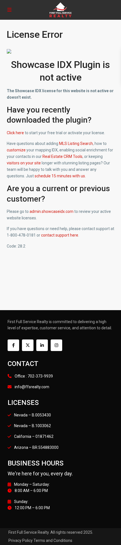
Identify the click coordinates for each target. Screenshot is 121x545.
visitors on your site (24, 163)
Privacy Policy (20, 540)
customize (16, 150)
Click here (15, 133)
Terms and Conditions (52, 540)
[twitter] (27, 345)
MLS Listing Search (76, 143)
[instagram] (56, 345)
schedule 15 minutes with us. (60, 176)
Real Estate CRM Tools (62, 156)
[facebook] (13, 345)
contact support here (59, 235)
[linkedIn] (42, 345)
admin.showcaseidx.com (51, 211)
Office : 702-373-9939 (34, 376)
